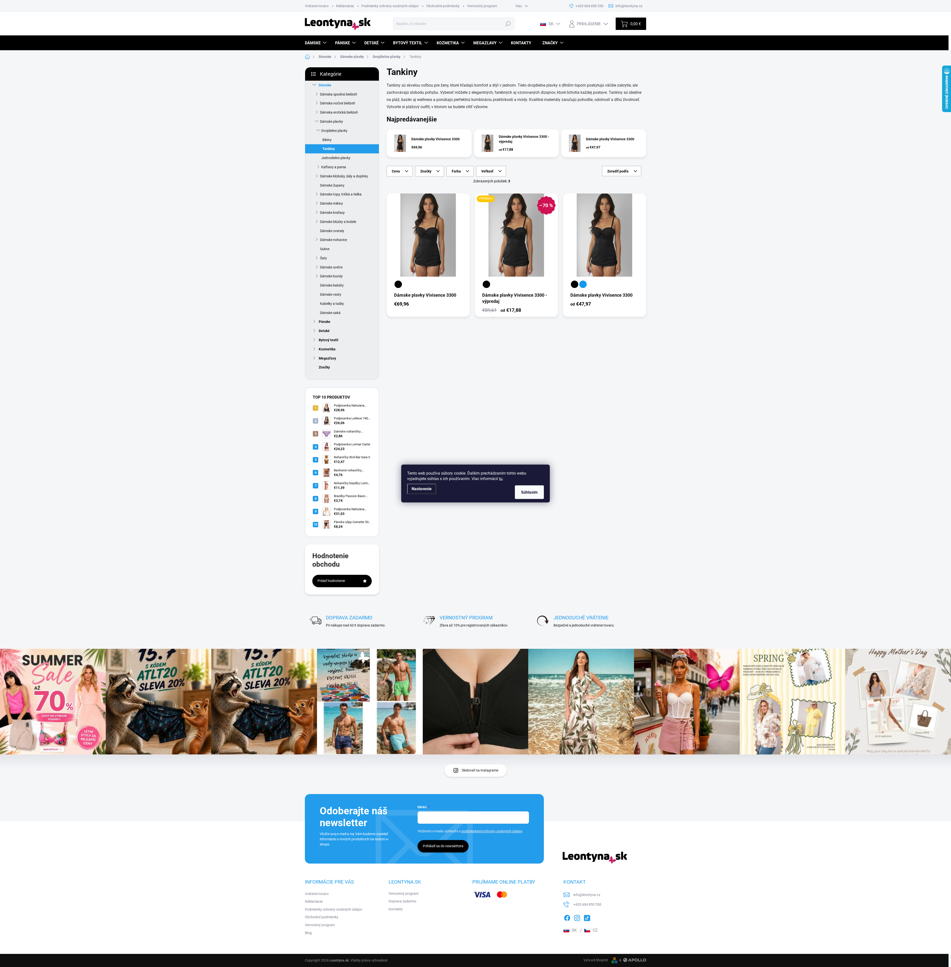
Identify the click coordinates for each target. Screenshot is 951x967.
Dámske (325, 85)
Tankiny (328, 149)
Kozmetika (327, 349)
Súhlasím (529, 492)
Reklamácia (345, 6)
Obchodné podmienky (443, 6)
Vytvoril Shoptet (595, 960)
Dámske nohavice (333, 240)
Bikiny (327, 140)
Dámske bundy (331, 276)
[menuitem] (316, 42)
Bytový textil (328, 340)
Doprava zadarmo (402, 901)
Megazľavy (327, 358)
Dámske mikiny (331, 203)
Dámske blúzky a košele (338, 222)
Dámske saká (330, 313)
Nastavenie (422, 488)
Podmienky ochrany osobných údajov (390, 6)
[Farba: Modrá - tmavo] (583, 284)
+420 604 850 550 (587, 904)
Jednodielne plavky (335, 158)
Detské (324, 331)
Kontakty (396, 909)
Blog (308, 933)
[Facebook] (567, 917)
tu (500, 478)
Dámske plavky (331, 121)
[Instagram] (577, 917)
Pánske (324, 322)
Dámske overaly (332, 231)
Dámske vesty (330, 294)
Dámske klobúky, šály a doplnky (344, 176)
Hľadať (508, 24)
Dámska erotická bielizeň (339, 112)
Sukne (324, 249)
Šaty (323, 258)
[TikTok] (587, 917)
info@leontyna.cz (586, 895)
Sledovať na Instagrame (480, 770)
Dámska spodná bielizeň (338, 94)
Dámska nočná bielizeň (337, 103)
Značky (324, 367)
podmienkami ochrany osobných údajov (492, 831)
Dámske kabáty (332, 285)
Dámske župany (332, 185)
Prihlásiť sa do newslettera (443, 846)
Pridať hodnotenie (331, 581)
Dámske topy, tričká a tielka (341, 194)
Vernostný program (482, 6)
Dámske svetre (331, 267)
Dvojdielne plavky (334, 131)
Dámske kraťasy (332, 213)
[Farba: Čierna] (398, 284)
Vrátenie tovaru (317, 6)
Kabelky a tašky (332, 304)
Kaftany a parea (333, 167)
